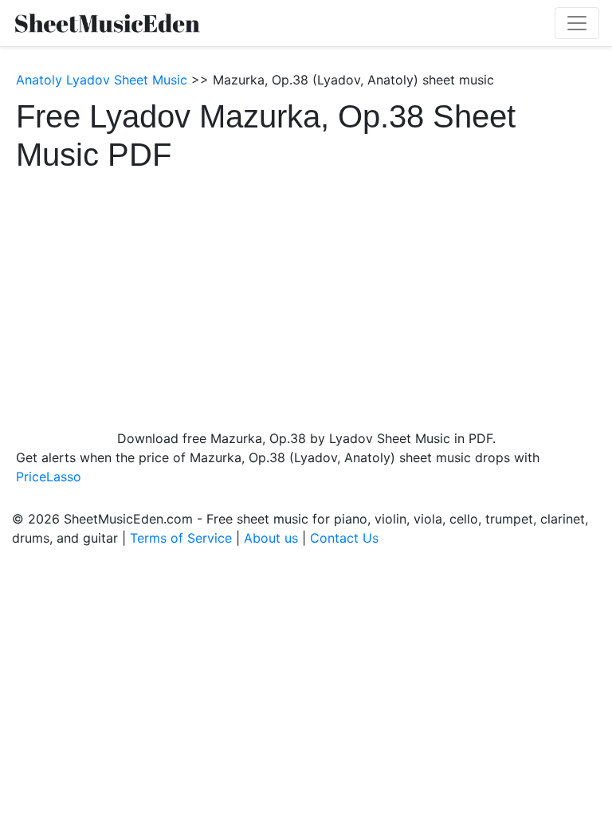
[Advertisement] (306, 293)
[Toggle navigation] (577, 23)
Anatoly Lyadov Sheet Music (101, 80)
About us (271, 538)
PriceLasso (48, 476)
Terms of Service (181, 538)
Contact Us (344, 538)
